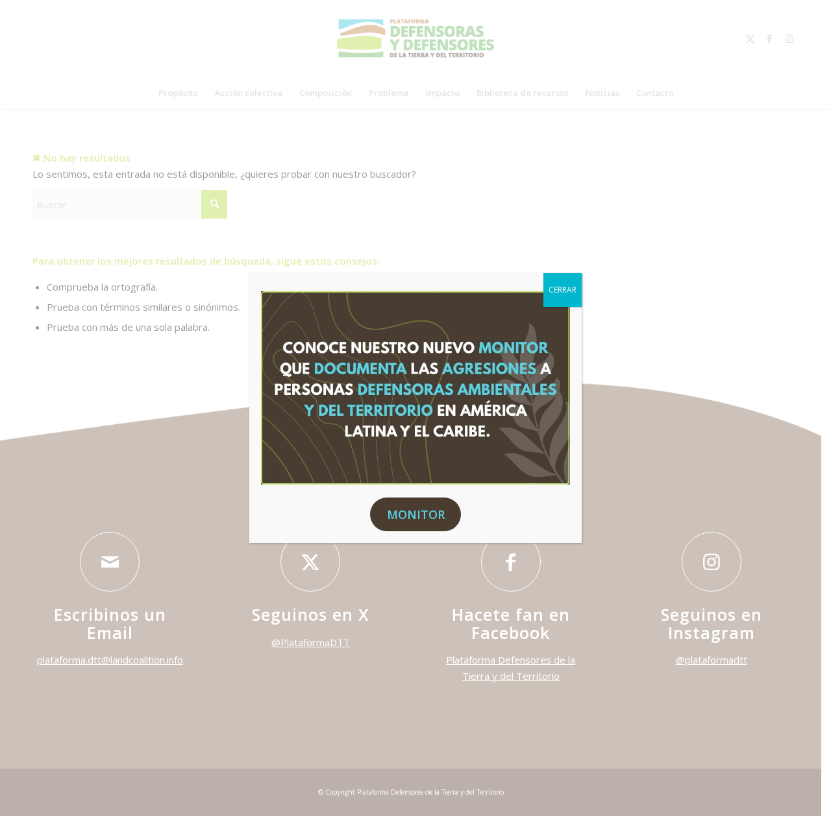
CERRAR (563, 289)
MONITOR (416, 514)
